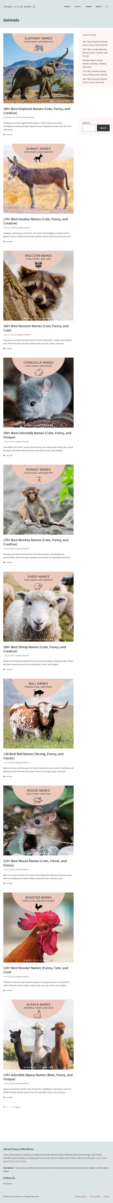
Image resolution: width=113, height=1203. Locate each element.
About (98, 6)
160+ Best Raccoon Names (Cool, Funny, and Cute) (36, 328)
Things (89, 6)
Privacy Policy (80, 1196)
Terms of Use (95, 1196)
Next (18, 1107)
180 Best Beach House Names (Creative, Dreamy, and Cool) (94, 63)
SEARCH (86, 123)
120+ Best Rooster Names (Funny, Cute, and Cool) (35, 970)
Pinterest (7, 1183)
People (67, 6)
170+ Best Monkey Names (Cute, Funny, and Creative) (35, 542)
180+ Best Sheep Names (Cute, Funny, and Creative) (34, 649)
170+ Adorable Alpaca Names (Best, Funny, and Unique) (38, 1077)
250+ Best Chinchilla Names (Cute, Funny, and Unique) (37, 435)
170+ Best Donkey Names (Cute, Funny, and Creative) (35, 221)
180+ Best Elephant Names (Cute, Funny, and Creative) (36, 111)
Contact (106, 1196)
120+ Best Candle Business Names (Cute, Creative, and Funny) (95, 52)
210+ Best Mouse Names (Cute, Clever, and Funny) (35, 863)
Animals (78, 6)
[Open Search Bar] (107, 6)
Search (103, 127)
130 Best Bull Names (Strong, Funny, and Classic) (33, 756)
